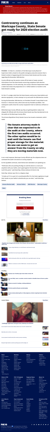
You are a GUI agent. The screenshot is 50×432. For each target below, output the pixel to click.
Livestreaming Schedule (6, 405)
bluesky (43, 425)
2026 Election (41, 356)
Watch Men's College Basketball (43, 412)
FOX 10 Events (17, 402)
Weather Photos (17, 366)
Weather (16, 355)
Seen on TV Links (4, 369)
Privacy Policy (26, 213)
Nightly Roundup (4, 366)
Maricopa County (42, 184)
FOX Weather (16, 369)
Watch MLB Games (43, 406)
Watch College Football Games (43, 404)
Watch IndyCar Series (43, 410)
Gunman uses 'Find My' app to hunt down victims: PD (20, 273)
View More (45, 220)
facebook (32, 425)
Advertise (41, 378)
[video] (25, 312)
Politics (41, 355)
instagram (36, 425)
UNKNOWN (16, 393)
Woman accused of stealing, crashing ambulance (19, 283)
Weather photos (17, 410)
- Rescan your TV (42, 390)
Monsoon (16, 358)
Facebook (28, 405)
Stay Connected (18, 399)
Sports (2, 371)
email (46, 425)
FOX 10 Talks (16, 384)
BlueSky (28, 409)
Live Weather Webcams (6, 403)
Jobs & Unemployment (30, 359)
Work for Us (41, 392)
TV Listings (41, 389)
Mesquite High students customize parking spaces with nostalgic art (14, 342)
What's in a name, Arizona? (17, 395)
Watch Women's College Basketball (42, 415)
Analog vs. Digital (17, 378)
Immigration (3, 362)
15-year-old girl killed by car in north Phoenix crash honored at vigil (22, 247)
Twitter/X (28, 406)
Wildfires (15, 360)
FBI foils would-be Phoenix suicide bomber (18, 288)
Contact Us (41, 381)
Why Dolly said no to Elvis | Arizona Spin (9, 332)
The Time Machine (17, 392)
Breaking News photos (18, 407)
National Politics (42, 363)
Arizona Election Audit (11, 34)
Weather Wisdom (17, 368)
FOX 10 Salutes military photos (18, 406)
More (29, 2)
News (3, 188)
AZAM (2, 358)
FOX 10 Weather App (5, 408)
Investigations (4, 387)
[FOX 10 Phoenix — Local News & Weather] (5, 2)
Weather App (16, 365)
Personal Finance (29, 360)
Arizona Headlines (5, 356)
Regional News (30, 377)
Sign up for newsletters (18, 403)
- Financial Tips (29, 362)
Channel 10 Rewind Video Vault (5, 382)
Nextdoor (28, 411)
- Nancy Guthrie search (5, 391)
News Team (41, 387)
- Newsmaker (41, 362)
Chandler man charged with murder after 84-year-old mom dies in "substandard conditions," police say (24, 243)
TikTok (27, 402)
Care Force (3, 380)
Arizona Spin (3, 378)
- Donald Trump (42, 364)
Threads (28, 408)
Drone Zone (3, 385)
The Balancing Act (17, 381)
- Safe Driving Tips (5, 374)
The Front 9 (16, 386)
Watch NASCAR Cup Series (43, 408)
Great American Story (18, 387)
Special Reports (4, 393)
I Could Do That (17, 389)
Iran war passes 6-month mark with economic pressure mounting (14, 337)
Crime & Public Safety (5, 359)
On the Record (17, 390)
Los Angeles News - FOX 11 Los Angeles (30, 379)
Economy (28, 358)
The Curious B (17, 383)
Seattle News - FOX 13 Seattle (30, 384)
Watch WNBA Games (43, 416)
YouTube (28, 400)
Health (2, 360)
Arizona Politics (21, 184)
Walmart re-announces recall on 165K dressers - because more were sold (23, 263)
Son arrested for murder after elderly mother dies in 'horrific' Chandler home (16, 326)
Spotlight (3, 394)
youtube (39, 425)
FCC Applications (42, 384)
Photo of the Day (17, 409)
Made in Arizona (4, 388)
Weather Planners (17, 362)
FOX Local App (4, 406)
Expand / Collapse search (48, 3)
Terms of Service (25, 214)
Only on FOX (4, 377)
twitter (34, 425)
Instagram (28, 403)
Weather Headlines (17, 359)
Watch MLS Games (43, 418)
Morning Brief (4, 365)
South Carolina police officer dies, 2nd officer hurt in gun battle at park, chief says (24, 258)
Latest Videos (5, 300)
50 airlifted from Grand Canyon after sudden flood (18, 252)
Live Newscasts (4, 402)
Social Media (29, 399)
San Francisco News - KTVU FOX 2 (30, 382)
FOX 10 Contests (17, 400)
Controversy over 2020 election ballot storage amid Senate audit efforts (17, 63)
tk (41, 425)
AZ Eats (15, 380)
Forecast (15, 356)
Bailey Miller (10, 32)
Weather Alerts (17, 363)
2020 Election (31, 184)
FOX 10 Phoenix (4, 34)
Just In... (3, 220)
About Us (41, 377)
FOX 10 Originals (18, 377)
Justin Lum (4, 32)
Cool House (3, 384)
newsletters (48, 425)
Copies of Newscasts (43, 383)
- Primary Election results (42, 358)
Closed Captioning (42, 380)
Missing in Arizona (5, 390)
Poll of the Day (4, 368)
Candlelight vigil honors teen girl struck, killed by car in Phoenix (17, 323)
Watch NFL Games (42, 402)
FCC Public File (42, 386)
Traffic (2, 372)
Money (28, 355)
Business (28, 356)
